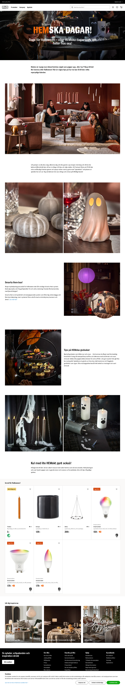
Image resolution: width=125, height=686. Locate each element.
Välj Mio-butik (118, 2)
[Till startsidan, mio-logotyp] (5, 7)
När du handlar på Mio (71, 667)
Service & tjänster (70, 658)
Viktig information (90, 665)
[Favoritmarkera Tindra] (30, 489)
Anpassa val (81, 682)
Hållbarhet (47, 660)
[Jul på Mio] (101, 624)
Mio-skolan (47, 670)
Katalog (108, 660)
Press (45, 663)
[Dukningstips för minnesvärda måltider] (62, 624)
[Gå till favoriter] (117, 7)
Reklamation (89, 658)
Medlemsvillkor (110, 658)
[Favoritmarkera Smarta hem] (116, 489)
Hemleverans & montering (72, 660)
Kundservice (88, 655)
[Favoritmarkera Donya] (59, 489)
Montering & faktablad (92, 670)
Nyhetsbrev (109, 663)
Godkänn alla (113, 682)
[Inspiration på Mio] (23, 624)
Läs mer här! (13, 299)
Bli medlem (8, 662)
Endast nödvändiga (97, 682)
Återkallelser (89, 663)
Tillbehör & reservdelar (92, 660)
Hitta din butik (69, 655)
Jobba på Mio (47, 658)
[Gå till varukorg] (121, 7)
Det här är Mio (48, 655)
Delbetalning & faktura (71, 663)
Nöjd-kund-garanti (90, 667)
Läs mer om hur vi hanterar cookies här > (16, 682)
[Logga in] (113, 7)
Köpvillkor (68, 670)
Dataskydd (47, 667)
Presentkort (68, 665)
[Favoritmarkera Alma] (87, 489)
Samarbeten (47, 665)
